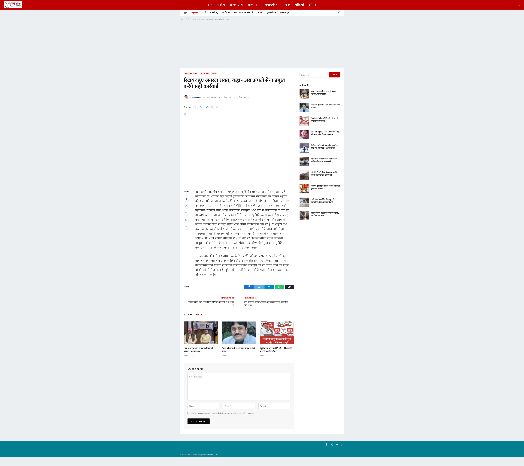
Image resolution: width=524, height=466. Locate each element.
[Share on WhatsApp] (211, 107)
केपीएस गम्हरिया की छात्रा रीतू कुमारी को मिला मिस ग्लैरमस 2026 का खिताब (324, 146)
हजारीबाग (272, 12)
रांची (204, 12)
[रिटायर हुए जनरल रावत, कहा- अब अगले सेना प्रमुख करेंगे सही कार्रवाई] (239, 149)
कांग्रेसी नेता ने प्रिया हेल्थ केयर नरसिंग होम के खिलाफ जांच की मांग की (324, 173)
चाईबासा (226, 12)
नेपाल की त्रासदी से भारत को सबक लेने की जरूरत (238, 349)
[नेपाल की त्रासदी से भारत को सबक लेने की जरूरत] (239, 332)
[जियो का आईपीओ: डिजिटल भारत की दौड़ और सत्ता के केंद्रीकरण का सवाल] (304, 134)
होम (210, 5)
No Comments (231, 97)
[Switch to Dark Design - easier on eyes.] (518, 5)
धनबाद (260, 12)
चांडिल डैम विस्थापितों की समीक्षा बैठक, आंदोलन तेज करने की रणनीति (324, 160)
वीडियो (299, 5)
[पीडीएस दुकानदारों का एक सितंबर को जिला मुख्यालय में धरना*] (304, 188)
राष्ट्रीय (221, 5)
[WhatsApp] (186, 219)
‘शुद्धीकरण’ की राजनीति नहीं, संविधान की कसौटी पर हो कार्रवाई (276, 349)
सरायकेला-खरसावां (243, 12)
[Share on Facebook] (195, 107)
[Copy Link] (186, 226)
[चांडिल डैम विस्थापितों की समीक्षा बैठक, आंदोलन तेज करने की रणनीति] (304, 161)
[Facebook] (186, 198)
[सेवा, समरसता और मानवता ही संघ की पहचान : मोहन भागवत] (201, 332)
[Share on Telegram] (206, 107)
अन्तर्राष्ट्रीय (236, 5)
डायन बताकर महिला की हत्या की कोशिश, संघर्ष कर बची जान (325, 214)
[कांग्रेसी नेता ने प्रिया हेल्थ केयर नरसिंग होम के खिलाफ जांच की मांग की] (304, 175)
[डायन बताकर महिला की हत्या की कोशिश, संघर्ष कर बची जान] (304, 215)
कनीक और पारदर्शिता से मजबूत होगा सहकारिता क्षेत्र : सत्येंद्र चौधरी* (323, 200)
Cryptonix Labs (213, 454)
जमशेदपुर (214, 12)
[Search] (339, 12)
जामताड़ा (284, 12)
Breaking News (191, 74)
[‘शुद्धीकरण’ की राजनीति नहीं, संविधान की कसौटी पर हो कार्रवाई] (277, 332)
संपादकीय (271, 5)
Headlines (205, 74)
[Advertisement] (262, 44)
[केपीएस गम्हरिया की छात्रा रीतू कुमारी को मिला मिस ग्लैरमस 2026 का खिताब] (304, 148)
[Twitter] (186, 205)
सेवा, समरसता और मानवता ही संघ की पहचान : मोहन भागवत (198, 349)
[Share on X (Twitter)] (201, 107)
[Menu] (185, 12)
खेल (288, 5)
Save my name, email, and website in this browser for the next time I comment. (222, 413)
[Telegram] (186, 212)
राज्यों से (253, 5)
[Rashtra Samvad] (13, 5)
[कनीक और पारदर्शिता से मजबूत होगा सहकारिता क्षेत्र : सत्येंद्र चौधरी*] (304, 202)
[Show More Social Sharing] (217, 107)
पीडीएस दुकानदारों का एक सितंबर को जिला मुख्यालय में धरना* (325, 187)
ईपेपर (312, 5)
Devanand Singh (198, 97)
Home (182, 19)
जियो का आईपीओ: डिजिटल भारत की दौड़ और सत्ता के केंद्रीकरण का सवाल (325, 133)
